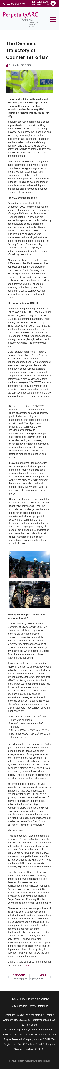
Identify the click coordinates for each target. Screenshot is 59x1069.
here (28, 965)
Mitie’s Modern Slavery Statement (29, 1006)
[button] (53, 19)
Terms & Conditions (38, 999)
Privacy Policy (17, 999)
